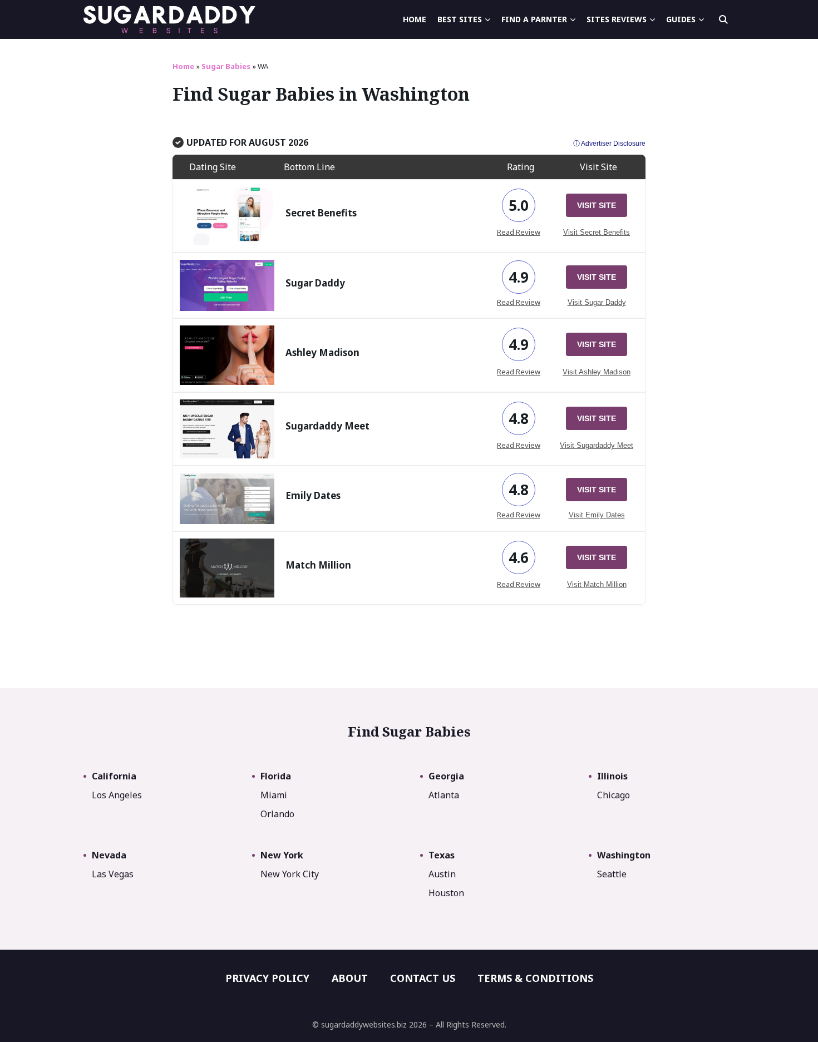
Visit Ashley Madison (596, 372)
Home (414, 19)
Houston (446, 893)
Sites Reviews (617, 19)
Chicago (613, 795)
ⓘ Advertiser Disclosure (609, 143)
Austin (442, 874)
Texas (441, 855)
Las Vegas (113, 874)
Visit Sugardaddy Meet (596, 445)
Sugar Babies (225, 66)
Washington (624, 855)
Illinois (612, 776)
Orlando (277, 814)
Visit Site (596, 205)
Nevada (109, 855)
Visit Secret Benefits (596, 232)
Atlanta (443, 795)
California (114, 776)
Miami (273, 795)
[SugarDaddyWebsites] (169, 19)
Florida (275, 776)
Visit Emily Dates (597, 515)
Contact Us (422, 978)
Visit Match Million (597, 584)
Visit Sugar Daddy (597, 302)
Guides (681, 19)
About (350, 978)
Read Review (518, 232)
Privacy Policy (267, 978)
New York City (289, 874)
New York (281, 855)
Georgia (446, 776)
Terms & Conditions (535, 978)
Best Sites (459, 19)
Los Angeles (117, 795)
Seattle (612, 874)
